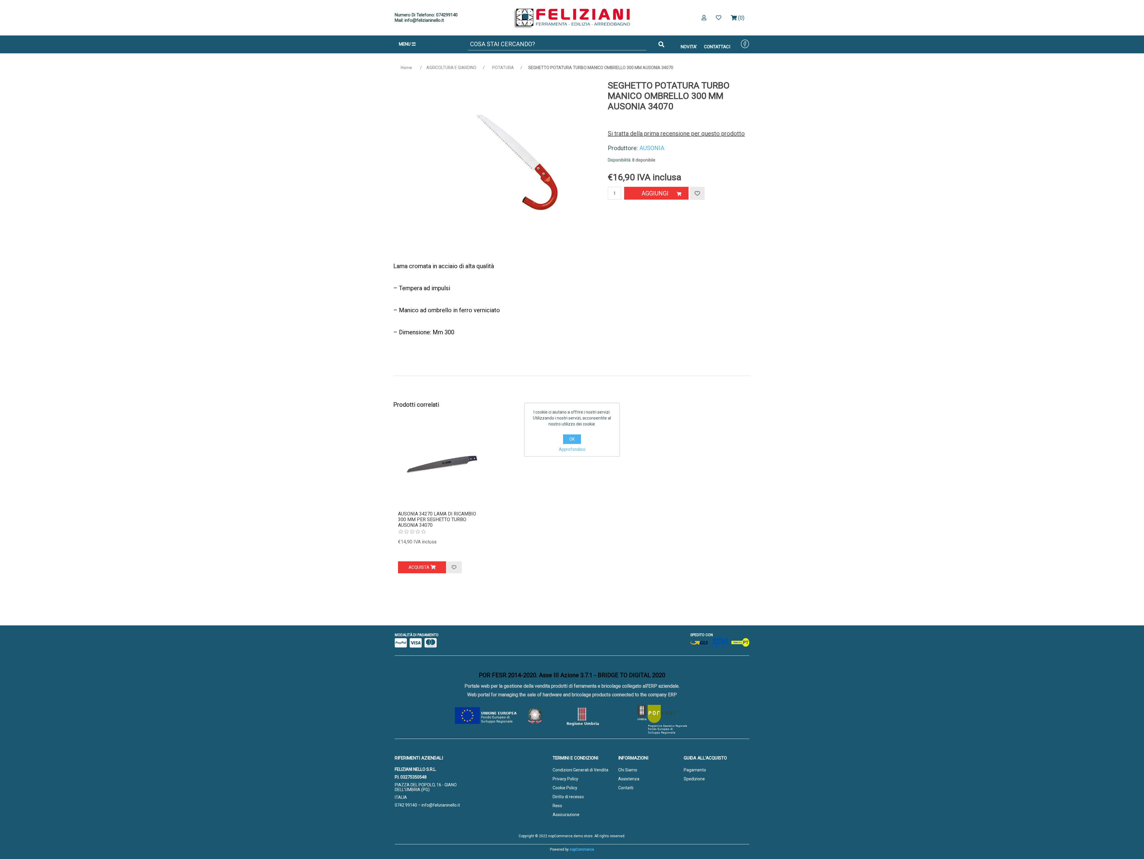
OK (572, 439)
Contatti (625, 787)
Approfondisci (572, 449)
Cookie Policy (565, 787)
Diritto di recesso (568, 796)
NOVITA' (689, 46)
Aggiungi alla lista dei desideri (454, 567)
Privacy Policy (565, 778)
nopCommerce (582, 849)
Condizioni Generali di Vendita (580, 770)
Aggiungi (655, 193)
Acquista (419, 567)
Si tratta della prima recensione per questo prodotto (676, 133)
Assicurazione (566, 814)
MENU (405, 44)
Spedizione (694, 778)
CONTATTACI (717, 46)
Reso (557, 805)
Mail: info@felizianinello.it (419, 20)
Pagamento (695, 770)
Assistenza (628, 778)
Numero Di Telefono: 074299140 (426, 15)
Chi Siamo (627, 770)
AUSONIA (651, 148)
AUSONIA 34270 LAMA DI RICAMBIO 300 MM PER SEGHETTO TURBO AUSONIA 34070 (437, 519)
